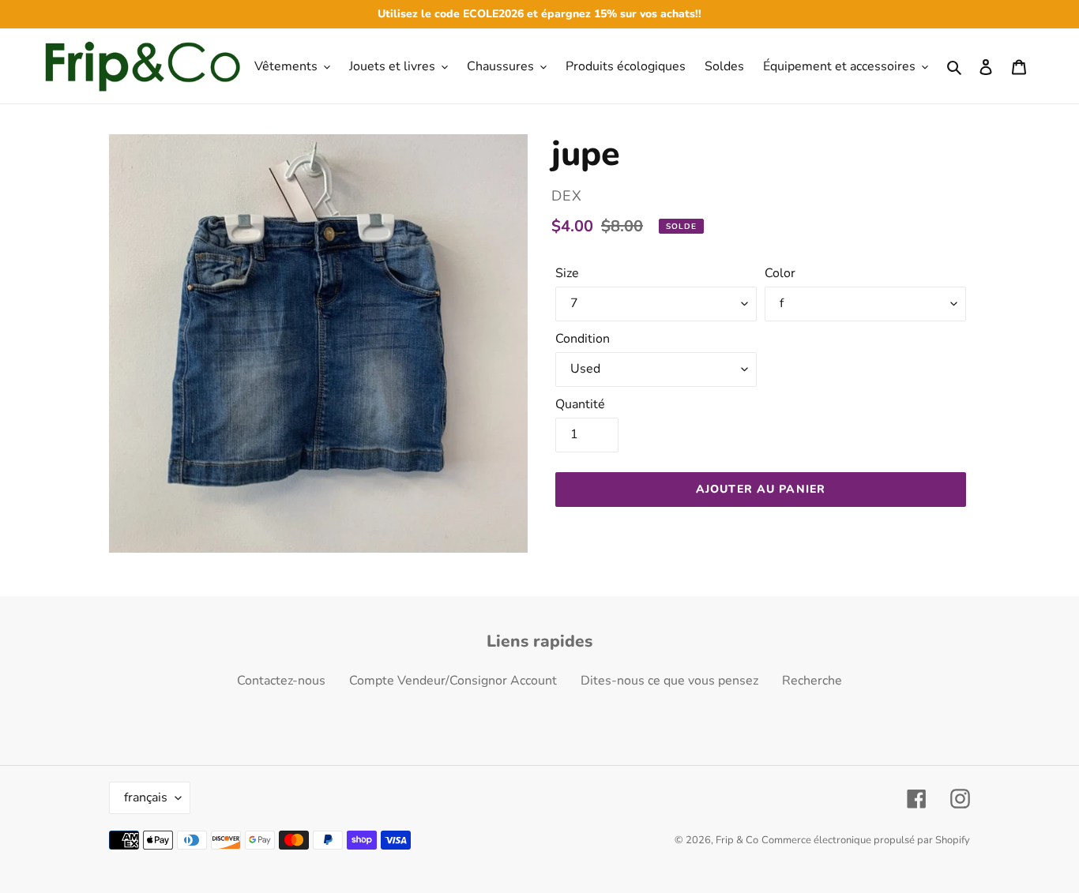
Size (567, 273)
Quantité (580, 404)
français (145, 797)
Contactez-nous (281, 680)
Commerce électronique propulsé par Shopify (865, 840)
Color (780, 273)
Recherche (812, 680)
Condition (582, 338)
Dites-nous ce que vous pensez (669, 680)
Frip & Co (737, 840)
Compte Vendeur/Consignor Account (453, 680)
